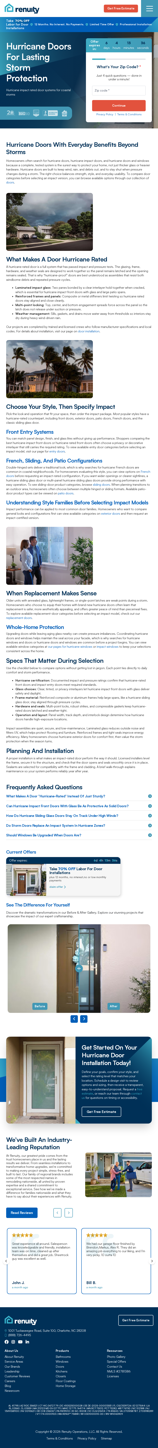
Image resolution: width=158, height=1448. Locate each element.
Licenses (113, 1376)
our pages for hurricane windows (70, 646)
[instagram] (13, 1342)
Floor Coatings (66, 1381)
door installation (88, 331)
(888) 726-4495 (19, 1335)
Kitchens (61, 1371)
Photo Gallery (116, 1357)
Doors (60, 1366)
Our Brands (12, 1366)
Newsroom (12, 1391)
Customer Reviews (17, 1376)
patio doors (65, 493)
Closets (61, 1376)
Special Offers (116, 1361)
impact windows (107, 646)
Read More (138, 1271)
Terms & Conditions (129, 114)
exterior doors (110, 513)
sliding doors (101, 484)
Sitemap (106, 1438)
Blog (8, 1386)
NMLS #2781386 (119, 1371)
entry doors (57, 451)
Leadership (12, 1371)
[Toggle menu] (149, 8)
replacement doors (19, 618)
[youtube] (20, 1342)
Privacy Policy (104, 114)
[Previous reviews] (57, 1212)
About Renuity (14, 1357)
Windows (62, 1361)
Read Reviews (22, 1212)
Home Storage (66, 1386)
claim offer (56, 886)
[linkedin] (27, 1342)
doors (10, 182)
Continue (119, 105)
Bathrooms (63, 1357)
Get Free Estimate (120, 8)
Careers (10, 1381)
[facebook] (6, 1342)
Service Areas (14, 1361)
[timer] (119, 45)
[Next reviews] (69, 1212)
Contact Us (114, 1366)
